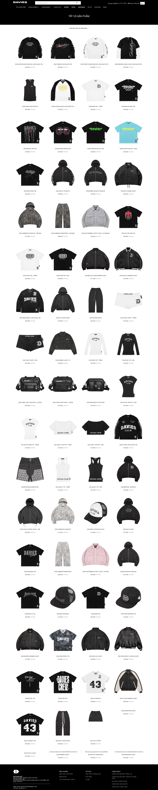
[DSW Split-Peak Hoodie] (63, 301)
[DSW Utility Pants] (96, 724)
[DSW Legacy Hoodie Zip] (63, 174)
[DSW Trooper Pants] (96, 301)
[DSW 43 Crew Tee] (96, 681)
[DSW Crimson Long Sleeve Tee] (63, 47)
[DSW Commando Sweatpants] (63, 554)
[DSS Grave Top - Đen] (128, 343)
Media (105, 7)
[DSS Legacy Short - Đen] (30, 343)
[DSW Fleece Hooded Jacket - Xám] (30, 512)
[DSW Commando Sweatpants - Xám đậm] (63, 216)
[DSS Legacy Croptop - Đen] (96, 428)
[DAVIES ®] (20, 2)
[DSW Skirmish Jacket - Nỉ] (63, 343)
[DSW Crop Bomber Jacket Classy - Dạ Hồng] (96, 554)
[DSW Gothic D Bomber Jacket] (128, 258)
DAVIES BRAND (46, 7)
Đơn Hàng (97, 7)
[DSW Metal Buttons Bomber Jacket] (96, 258)
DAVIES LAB (57, 7)
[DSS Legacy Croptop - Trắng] (63, 428)
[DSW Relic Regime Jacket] (128, 174)
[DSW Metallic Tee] (30, 597)
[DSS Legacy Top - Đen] (96, 470)
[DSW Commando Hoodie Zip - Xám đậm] (30, 216)
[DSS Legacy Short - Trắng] (128, 301)
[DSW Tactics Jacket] (30, 766)
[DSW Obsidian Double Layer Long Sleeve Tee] (128, 47)
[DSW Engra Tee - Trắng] (96, 89)
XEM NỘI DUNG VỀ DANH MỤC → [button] (79, 28)
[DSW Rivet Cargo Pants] (63, 724)
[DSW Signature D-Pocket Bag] (96, 385)
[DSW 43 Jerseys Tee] (30, 724)
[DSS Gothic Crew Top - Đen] (128, 385)
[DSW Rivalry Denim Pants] (96, 766)
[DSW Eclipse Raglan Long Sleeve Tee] (63, 89)
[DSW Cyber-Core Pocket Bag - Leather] (30, 385)
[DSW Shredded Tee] (30, 554)
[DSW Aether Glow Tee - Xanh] (128, 132)
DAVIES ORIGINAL (33, 7)
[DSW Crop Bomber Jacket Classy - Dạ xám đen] (96, 216)
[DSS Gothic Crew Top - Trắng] (30, 428)
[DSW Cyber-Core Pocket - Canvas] (63, 385)
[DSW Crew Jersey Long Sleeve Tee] (30, 301)
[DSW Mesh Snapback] (63, 597)
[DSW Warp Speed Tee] (30, 174)
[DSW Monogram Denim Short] (30, 470)
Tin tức (90, 7)
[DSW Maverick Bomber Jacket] (30, 639)
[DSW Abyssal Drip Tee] (30, 132)
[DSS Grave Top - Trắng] (96, 343)
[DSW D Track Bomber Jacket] (128, 681)
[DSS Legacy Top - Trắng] (63, 470)
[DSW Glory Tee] (63, 681)
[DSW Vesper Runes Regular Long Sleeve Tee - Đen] (30, 47)
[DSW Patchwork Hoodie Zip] (128, 554)
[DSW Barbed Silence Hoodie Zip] (96, 174)
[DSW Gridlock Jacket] (96, 639)
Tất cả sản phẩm (21, 7)
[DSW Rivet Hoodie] (128, 512)
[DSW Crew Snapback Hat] (128, 597)
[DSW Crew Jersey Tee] (63, 639)
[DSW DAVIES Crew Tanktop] (30, 89)
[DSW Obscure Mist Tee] (128, 89)
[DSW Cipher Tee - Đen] (63, 258)
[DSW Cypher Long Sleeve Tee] (128, 428)
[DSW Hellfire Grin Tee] (128, 216)
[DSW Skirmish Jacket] (63, 766)
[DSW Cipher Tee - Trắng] (30, 258)
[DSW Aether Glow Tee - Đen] (96, 132)
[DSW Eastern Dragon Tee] (63, 132)
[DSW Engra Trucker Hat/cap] (96, 512)
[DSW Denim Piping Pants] (128, 724)
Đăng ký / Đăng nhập (134, 3)
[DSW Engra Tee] (96, 597)
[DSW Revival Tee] (30, 681)
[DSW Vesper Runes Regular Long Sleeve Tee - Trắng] (96, 47)
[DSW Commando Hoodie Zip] (63, 512)
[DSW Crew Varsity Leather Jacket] (128, 639)
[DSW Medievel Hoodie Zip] (128, 470)
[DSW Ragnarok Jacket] (128, 766)
